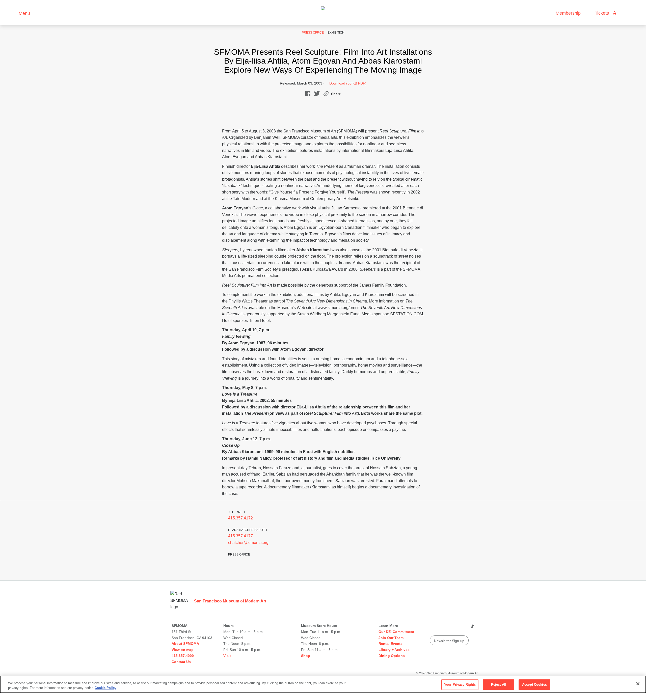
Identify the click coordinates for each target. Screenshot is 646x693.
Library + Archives (394, 650)
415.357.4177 (240, 536)
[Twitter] (452, 628)
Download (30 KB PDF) (347, 83)
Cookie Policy (105, 688)
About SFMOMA (185, 644)
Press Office (313, 32)
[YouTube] (433, 628)
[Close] (637, 683)
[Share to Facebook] (307, 95)
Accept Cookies (534, 684)
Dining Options (392, 656)
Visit (227, 656)
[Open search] (625, 13)
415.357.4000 (183, 656)
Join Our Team (391, 638)
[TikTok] (472, 628)
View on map (183, 650)
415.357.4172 (240, 518)
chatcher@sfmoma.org (248, 542)
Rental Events (390, 644)
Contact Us (181, 662)
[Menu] (12, 13)
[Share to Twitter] (317, 95)
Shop (305, 656)
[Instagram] (443, 628)
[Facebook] (462, 628)
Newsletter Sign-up (449, 641)
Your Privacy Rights (460, 684)
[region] (323, 684)
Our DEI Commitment (396, 632)
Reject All (498, 684)
